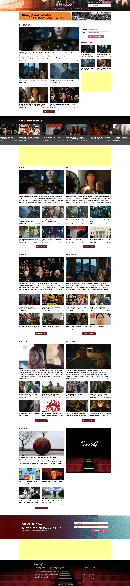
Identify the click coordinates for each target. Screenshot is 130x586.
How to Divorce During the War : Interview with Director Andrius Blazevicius (33, 81)
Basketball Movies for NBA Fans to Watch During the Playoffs (38, 458)
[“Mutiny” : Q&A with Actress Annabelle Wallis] (100, 212)
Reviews (57, 8)
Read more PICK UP (49, 111)
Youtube (97, 2)
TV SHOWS (72, 341)
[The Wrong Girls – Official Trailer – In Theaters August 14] (76, 129)
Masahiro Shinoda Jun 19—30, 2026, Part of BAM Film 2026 (29, 414)
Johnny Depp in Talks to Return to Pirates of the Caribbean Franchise (53, 220)
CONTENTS (92, 567)
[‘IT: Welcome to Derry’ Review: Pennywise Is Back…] (77, 387)
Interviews (50, 8)
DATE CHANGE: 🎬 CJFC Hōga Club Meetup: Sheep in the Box (28, 395)
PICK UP (26, 24)
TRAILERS (72, 167)
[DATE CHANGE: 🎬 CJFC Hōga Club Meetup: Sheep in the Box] (29, 387)
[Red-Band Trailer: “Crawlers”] (29, 129)
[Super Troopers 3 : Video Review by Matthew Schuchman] (53, 299)
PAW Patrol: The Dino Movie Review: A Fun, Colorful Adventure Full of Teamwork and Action (29, 328)
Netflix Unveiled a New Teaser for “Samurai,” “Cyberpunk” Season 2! (61, 81)
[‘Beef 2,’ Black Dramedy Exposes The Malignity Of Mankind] (88, 356)
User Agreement (92, 570)
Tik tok (100, 2)
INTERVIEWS (73, 254)
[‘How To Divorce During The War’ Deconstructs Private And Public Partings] (53, 319)
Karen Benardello (46, 140)
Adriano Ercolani (69, 397)
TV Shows (77, 8)
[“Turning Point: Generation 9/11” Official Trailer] (100, 232)
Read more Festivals (41, 421)
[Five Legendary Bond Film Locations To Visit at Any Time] (53, 493)
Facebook (89, 2)
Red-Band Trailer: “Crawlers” (28, 137)
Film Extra (84, 8)
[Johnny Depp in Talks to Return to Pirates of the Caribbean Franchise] (53, 212)
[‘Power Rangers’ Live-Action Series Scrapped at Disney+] (53, 232)
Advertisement (92, 574)
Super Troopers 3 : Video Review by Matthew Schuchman (51, 307)
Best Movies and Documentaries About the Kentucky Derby (52, 482)
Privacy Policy (92, 572)
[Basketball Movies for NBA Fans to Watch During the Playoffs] (41, 443)
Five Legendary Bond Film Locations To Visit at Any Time (52, 501)
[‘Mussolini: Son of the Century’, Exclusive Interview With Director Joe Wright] (100, 406)
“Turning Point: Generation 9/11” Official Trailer (100, 240)
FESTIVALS (24, 341)
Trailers (63, 8)
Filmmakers (92, 134)
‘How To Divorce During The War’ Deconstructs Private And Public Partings (50, 328)
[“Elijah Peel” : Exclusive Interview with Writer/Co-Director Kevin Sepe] (100, 129)
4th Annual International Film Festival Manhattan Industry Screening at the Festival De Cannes (28, 483)
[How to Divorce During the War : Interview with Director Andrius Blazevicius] (33, 71)
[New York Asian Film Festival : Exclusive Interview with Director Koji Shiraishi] (77, 319)
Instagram (92, 2)
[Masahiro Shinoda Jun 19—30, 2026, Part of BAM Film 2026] (29, 406)
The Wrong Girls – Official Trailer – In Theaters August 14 (76, 138)
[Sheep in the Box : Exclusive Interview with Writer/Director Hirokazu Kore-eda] (100, 299)
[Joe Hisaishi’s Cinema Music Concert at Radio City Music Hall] (64, 95)
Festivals (70, 8)
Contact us (91, 578)
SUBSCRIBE (107, 2)
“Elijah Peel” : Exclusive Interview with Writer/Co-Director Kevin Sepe (100, 138)
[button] (111, 132)
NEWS (23, 167)
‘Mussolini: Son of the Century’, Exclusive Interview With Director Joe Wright (100, 414)
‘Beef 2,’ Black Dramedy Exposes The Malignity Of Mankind (84, 370)
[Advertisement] (96, 81)
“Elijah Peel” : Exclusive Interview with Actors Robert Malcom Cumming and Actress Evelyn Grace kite (76, 308)
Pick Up (20, 101)
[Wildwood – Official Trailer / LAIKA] (77, 212)
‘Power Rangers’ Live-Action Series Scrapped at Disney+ (51, 240)
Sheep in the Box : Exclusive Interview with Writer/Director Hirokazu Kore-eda (100, 307)
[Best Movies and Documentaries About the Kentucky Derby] (53, 474)
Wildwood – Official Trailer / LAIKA (75, 220)
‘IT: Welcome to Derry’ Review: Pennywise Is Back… (74, 395)
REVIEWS (24, 254)
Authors (90, 576)
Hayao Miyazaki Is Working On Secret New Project (28, 240)
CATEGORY (85, 567)
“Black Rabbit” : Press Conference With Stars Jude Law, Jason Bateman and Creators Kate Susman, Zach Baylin (100, 396)
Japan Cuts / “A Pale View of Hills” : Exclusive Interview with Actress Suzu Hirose (99, 328)
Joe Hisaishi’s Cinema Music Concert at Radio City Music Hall (62, 105)
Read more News (41, 246)
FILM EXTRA (25, 428)
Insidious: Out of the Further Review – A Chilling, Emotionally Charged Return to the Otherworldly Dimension (29, 308)
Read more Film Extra (41, 508)
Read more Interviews (88, 333)
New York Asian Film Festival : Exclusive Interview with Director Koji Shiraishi (76, 327)
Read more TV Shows (88, 421)
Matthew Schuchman (46, 310)
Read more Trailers (89, 246)
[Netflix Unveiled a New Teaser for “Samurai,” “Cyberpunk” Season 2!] (64, 71)
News (44, 8)
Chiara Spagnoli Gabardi (47, 329)
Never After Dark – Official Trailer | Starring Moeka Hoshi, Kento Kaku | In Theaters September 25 (32, 105)
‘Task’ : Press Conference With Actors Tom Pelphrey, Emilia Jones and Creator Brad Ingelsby (76, 415)
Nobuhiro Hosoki (22, 60)
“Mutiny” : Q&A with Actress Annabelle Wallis (99, 220)
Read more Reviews (41, 333)
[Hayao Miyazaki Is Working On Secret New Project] (29, 232)
